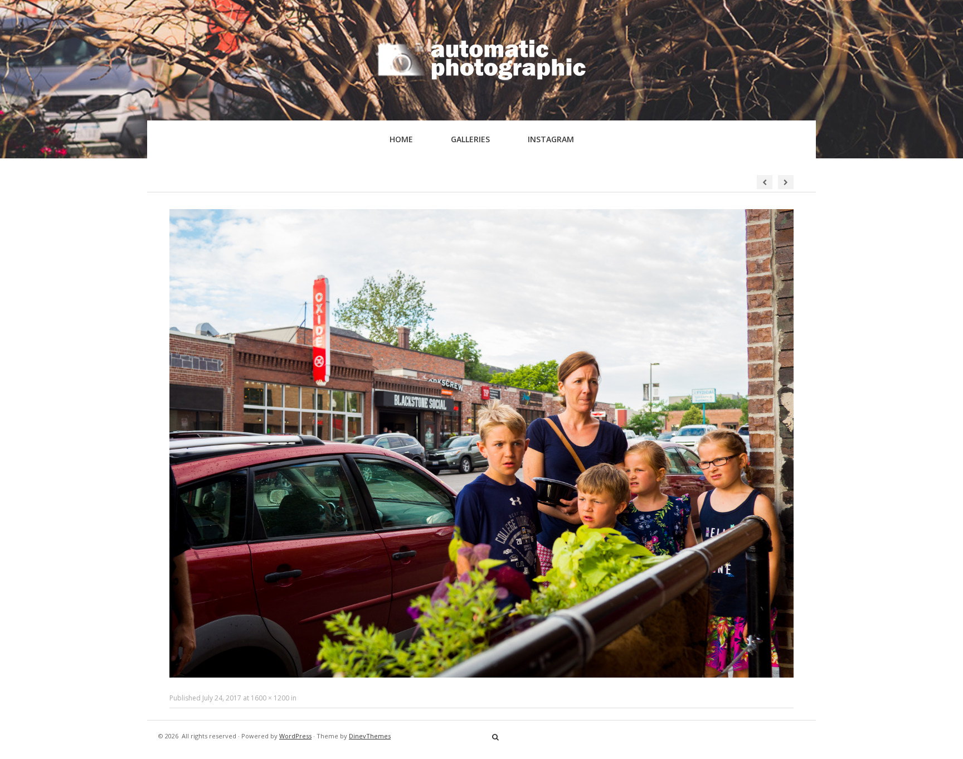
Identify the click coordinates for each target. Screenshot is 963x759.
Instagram (551, 139)
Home (401, 139)
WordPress (295, 736)
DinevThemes (370, 736)
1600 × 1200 (270, 698)
